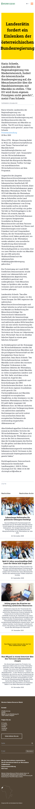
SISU (7, 803)
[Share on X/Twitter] (3, 484)
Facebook (4, 728)
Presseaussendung (9, 133)
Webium (20, 803)
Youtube (3, 726)
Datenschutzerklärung (8, 766)
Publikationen (5, 764)
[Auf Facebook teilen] (2, 484)
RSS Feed (4, 768)
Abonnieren (30, 751)
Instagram (4, 725)
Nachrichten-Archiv (26, 493)
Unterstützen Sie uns (12, 736)
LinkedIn (3, 730)
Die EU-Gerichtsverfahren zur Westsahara (15, 762)
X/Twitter (4, 723)
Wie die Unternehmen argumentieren (13, 760)
